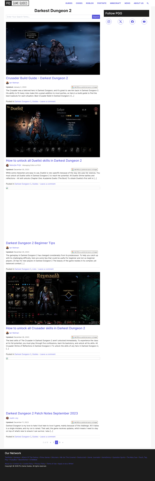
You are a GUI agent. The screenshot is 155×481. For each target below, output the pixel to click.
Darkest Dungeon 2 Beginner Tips (30, 243)
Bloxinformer (23, 460)
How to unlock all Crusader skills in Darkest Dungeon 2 (45, 328)
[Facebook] (132, 21)
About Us (138, 3)
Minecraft (115, 3)
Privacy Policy (40, 464)
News (127, 3)
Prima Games (45, 457)
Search (96, 17)
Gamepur (17, 457)
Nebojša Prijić (15, 165)
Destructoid (81, 457)
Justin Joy (13, 418)
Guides (68, 3)
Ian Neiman (14, 83)
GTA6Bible (33, 460)
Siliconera (54, 457)
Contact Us (17, 464)
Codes (79, 3)
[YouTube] (144, 21)
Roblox (90, 3)
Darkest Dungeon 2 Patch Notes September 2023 (42, 413)
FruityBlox (13, 460)
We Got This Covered (68, 457)
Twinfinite (8, 457)
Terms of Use (52, 464)
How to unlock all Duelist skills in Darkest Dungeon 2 (44, 160)
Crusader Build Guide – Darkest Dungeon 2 (37, 78)
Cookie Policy (28, 464)
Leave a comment (47, 101)
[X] (120, 21)
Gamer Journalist (93, 457)
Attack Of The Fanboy (30, 457)
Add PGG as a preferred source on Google (85, 87)
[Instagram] (109, 21)
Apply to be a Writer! (65, 464)
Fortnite (101, 3)
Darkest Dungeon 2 (23, 101)
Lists (34, 269)
